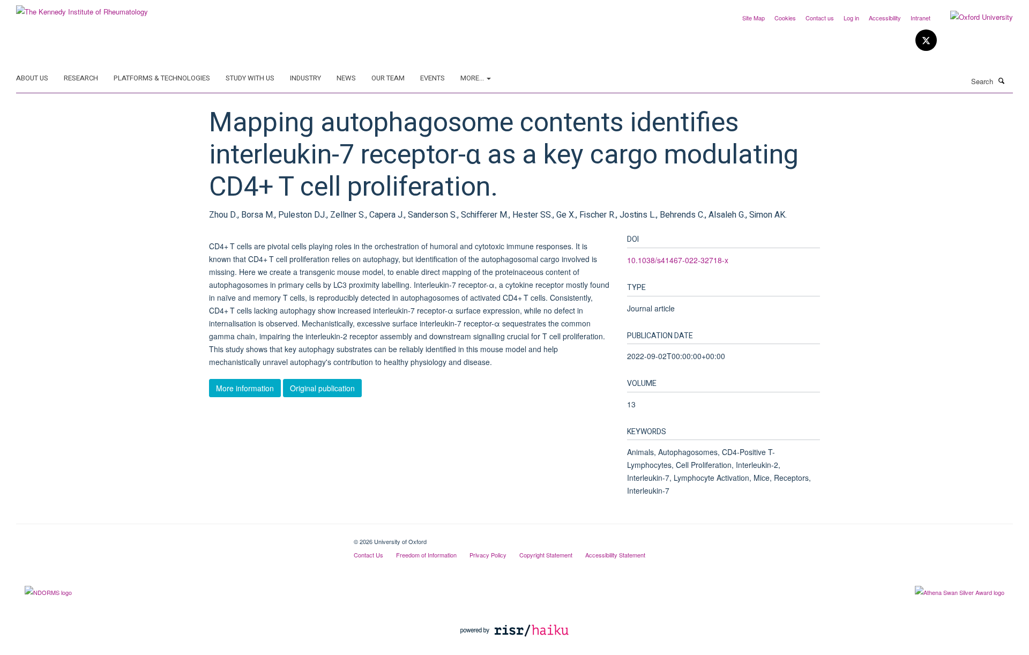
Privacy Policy (487, 554)
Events (432, 78)
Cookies (785, 17)
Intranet (920, 17)
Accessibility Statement (615, 554)
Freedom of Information (426, 554)
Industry (305, 78)
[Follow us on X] (926, 40)
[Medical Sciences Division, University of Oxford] (177, 537)
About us (32, 78)
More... (473, 78)
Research (81, 78)
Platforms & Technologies (162, 78)
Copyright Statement (545, 554)
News (346, 78)
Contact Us (368, 554)
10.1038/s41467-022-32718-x (677, 260)
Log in (851, 17)
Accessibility (885, 17)
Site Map (753, 17)
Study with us (250, 78)
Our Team (388, 78)
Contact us (820, 17)
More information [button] (245, 388)
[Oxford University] (973, 17)
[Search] (1002, 80)
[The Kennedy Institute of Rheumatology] (82, 8)
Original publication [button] (322, 388)
